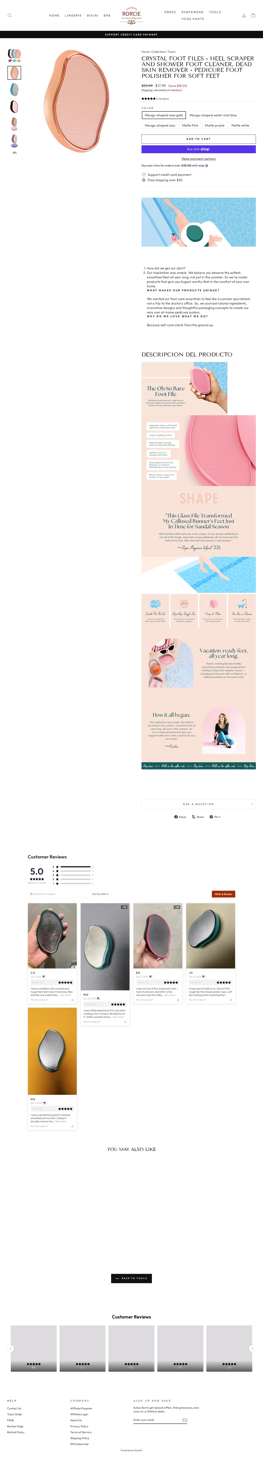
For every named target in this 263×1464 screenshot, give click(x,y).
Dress (170, 12)
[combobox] (100, 894)
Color (148, 108)
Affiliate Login (79, 1414)
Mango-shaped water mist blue (213, 115)
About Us (76, 1420)
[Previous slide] (10, 1348)
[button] (155, 99)
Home (54, 15)
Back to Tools (134, 1278)
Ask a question (198, 804)
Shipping (147, 90)
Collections (158, 51)
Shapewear (192, 12)
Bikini (92, 15)
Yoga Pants (192, 19)
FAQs (10, 1420)
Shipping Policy (79, 1438)
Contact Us (14, 1408)
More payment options (199, 159)
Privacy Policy (79, 1426)
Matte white (240, 125)
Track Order (14, 1414)
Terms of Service (80, 1432)
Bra (107, 15)
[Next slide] (252, 1348)
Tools (215, 12)
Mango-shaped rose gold (164, 115)
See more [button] (65, 995)
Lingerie (73, 15)
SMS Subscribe (79, 1444)
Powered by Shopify (131, 1450)
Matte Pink (190, 125)
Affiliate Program (81, 1408)
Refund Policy (16, 1432)
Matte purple (215, 125)
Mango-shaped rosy (160, 125)
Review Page (15, 1426)
